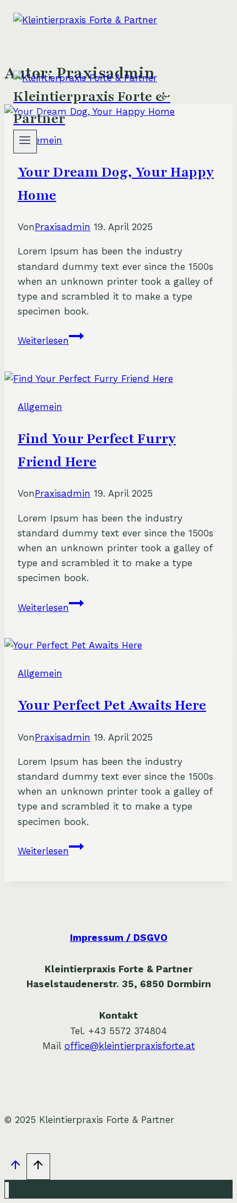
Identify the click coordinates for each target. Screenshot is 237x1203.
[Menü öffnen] (25, 141)
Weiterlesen (51, 340)
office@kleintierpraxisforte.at (129, 1045)
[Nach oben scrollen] (15, 1168)
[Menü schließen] (6, 1190)
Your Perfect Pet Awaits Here (112, 705)
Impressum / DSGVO (119, 937)
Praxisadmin (62, 226)
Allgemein (40, 406)
